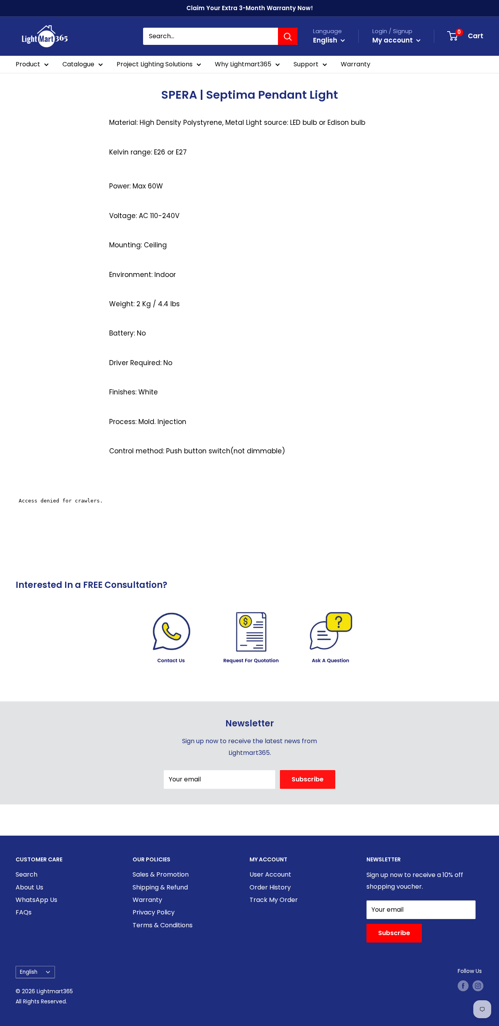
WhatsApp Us (36, 899)
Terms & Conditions (163, 925)
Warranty (355, 64)
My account (393, 40)
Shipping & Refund (160, 887)
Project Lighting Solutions (155, 64)
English (28, 972)
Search (26, 874)
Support (306, 64)
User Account (270, 874)
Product (28, 64)
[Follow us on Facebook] (463, 985)
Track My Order (274, 899)
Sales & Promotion (161, 874)
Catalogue (78, 64)
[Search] (287, 36)
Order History (270, 887)
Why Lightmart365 (243, 64)
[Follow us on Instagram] (477, 985)
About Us (29, 887)
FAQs (24, 912)
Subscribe (308, 779)
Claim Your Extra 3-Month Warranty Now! (249, 8)
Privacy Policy (154, 912)
